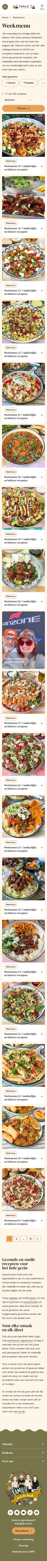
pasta (33, 1298)
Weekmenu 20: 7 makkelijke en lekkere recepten (20, 1159)
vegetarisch (26, 1340)
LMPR (31, 1551)
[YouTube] (23, 1512)
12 (32, 1239)
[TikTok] (30, 1512)
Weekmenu (11, 161)
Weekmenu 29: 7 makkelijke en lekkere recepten (20, 540)
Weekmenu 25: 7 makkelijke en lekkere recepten (20, 849)
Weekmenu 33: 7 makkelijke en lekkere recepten (20, 292)
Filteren (21, 108)
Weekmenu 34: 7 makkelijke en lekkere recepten (20, 230)
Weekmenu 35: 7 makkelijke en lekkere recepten (20, 167)
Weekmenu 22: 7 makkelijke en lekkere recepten (20, 1035)
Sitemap (23, 1545)
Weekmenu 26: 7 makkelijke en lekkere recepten (20, 786)
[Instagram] (10, 1512)
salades (13, 1298)
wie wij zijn (19, 1411)
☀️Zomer (10, 82)
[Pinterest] (36, 1512)
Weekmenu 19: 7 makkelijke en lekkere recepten (20, 1222)
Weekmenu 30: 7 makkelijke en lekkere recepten (20, 478)
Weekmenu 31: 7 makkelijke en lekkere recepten (20, 416)
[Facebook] (17, 1512)
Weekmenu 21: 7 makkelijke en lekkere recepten (20, 1097)
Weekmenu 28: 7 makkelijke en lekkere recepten (20, 603)
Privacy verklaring (23, 1539)
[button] (23, 1444)
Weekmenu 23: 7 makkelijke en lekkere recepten (20, 973)
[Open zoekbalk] (5, 7)
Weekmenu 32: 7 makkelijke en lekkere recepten (20, 354)
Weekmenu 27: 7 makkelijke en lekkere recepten (20, 724)
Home (5, 17)
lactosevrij (13, 1340)
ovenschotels (30, 1302)
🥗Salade (28, 82)
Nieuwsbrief (22, 1530)
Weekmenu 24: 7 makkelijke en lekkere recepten (20, 911)
